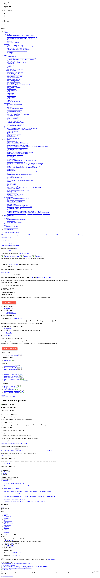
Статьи (6, 225)
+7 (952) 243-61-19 (8, 329)
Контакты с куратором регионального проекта (19, 38)
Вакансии (6, 526)
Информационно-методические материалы (18, 190)
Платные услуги (11, 183)
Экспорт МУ (7, 34)
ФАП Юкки (10, 100)
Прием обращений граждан (14, 222)
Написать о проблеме (6, 479)
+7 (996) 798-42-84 (8, 309)
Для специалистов (9, 197)
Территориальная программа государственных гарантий (22, 171)
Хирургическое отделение (14, 125)
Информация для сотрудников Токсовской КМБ (19, 207)
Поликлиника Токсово (13, 73)
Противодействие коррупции (15, 69)
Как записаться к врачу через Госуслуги (17, 145)
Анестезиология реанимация (14, 104)
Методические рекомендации (15, 202)
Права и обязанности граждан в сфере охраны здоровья (21, 160)
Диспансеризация (11, 170)
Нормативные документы (14, 134)
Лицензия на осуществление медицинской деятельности (22, 128)
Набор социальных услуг (13, 186)
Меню (2, 28)
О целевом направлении (13, 68)
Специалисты (7, 525)
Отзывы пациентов (9, 215)
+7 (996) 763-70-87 (24, 253)
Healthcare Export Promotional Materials (17, 48)
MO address (10, 52)
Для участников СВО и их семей (15, 194)
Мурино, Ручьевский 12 (13, 101)
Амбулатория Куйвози (13, 80)
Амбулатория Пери (12, 86)
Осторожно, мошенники (13, 195)
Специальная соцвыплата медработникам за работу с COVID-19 (24, 211)
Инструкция (19, 450)
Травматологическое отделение (15, 122)
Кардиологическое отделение (15, 108)
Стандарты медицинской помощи (16, 200)
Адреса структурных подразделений (16, 62)
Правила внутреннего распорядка (16, 162)
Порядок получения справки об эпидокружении (20, 152)
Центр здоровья (11, 176)
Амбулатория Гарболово (13, 79)
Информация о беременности (15, 155)
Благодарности (11, 63)
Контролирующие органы (11, 226)
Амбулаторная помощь (10, 70)
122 (16, 248)
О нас (5, 55)
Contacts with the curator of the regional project (18, 49)
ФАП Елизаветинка (12, 90)
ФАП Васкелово (11, 89)
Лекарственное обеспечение (11, 232)
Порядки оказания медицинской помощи (18, 198)
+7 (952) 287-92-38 (17, 318)
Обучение (9, 66)
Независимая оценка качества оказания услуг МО (20, 174)
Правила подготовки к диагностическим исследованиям (22, 167)
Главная (6, 31)
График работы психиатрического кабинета (18, 150)
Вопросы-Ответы (11, 191)
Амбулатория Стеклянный (14, 87)
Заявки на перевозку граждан (15, 142)
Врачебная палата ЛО (12, 204)
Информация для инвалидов (14, 177)
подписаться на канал (10, 348)
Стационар (7, 103)
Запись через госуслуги (7, 242)
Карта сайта (7, 532)
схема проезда (51, 559)
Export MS (6, 44)
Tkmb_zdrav (9, 333)
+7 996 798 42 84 (15, 555)
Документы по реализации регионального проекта (20, 35)
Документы (7, 127)
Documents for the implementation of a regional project (20, 46)
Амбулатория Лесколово (13, 82)
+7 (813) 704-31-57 (5, 272)
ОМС (8, 173)
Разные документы (12, 136)
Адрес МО (9, 41)
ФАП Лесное (10, 93)
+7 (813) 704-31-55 (9, 546)
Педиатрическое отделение (14, 117)
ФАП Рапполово (11, 97)
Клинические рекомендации (14, 201)
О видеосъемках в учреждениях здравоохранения (20, 180)
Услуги (9, 181)
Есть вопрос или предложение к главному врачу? (29, 343)
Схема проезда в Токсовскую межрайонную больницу (21, 58)
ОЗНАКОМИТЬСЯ (9, 302)
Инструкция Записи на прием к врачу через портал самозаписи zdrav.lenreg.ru (27, 146)
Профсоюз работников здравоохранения (17, 205)
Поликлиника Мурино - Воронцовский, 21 (18, 84)
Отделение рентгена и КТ (14, 111)
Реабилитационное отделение (15, 120)
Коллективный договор (13, 138)
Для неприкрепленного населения (10, 245)
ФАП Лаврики (11, 91)
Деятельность (10, 132)
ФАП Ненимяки (11, 96)
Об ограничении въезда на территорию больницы (20, 59)
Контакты (6, 218)
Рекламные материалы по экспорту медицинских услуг (22, 37)
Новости (6, 223)
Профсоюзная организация (11, 228)
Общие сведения (11, 56)
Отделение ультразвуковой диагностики (17, 112)
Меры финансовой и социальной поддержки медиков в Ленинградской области (28, 214)
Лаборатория (10, 107)
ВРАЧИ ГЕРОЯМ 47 (9, 32)
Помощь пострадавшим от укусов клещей (18, 143)
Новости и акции (8, 523)
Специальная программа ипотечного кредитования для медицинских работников (28, 212)
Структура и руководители (14, 60)
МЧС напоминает (11, 184)
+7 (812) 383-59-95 (13, 264)
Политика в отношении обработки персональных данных (16, 563)
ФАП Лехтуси (10, 94)
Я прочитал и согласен (7, 576)
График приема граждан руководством (17, 148)
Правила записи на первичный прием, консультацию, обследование (25, 163)
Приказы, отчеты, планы (13, 135)
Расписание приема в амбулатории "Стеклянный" (14, 443)
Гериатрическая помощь (13, 188)
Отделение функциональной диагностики (18, 114)
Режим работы (11, 221)
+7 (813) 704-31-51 (9, 543)
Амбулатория (7, 516)
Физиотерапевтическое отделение (16, 124)
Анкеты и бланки (11, 157)
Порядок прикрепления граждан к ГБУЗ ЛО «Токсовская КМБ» (24, 166)
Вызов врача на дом (12, 141)
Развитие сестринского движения (16, 209)
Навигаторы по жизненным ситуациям (17, 153)
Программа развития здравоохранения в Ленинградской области (24, 187)
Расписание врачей (6, 237)
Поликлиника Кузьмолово (14, 83)
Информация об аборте (13, 156)
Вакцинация (10, 169)
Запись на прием (5, 240)
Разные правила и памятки (14, 179)
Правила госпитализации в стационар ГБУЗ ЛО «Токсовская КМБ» (25, 164)
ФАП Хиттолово (11, 98)
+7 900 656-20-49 (5, 463)
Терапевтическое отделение (14, 121)
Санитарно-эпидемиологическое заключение (19, 129)
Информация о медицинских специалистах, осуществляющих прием (25, 39)
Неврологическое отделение (14, 110)
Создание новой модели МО (14, 208)
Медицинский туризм (13, 42)
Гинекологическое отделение (14, 105)
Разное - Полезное (12, 193)
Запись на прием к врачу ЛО (8, 450)
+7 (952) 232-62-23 (11, 313)
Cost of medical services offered (15, 45)
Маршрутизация (11, 159)
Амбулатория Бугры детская (14, 76)
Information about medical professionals (17, 51)
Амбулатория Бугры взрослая (14, 75)
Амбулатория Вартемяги (13, 77)
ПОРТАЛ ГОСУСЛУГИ (44, 277)
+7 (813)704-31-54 (8, 540)
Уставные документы (12, 131)
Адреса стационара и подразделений (16, 219)
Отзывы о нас (10, 216)
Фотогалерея (10, 65)
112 (10, 250)
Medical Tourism (11, 53)
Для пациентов (8, 139)
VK (1, 507)
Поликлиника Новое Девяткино (15, 72)
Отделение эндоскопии (13, 115)
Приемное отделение (12, 118)
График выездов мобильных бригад (16, 149)
